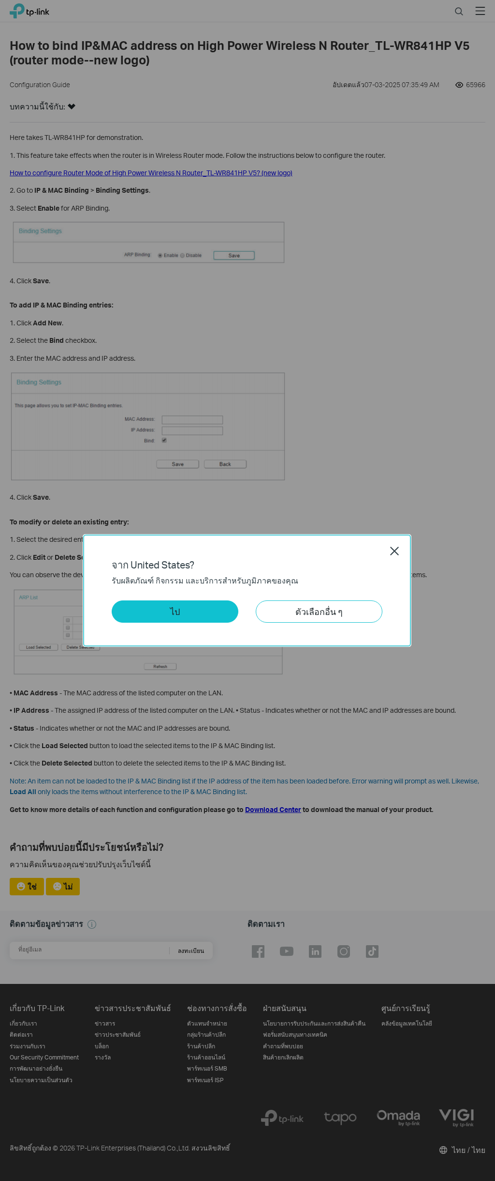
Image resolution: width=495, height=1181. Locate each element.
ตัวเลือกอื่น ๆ (319, 611)
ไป (175, 611)
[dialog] (247, 590)
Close (394, 551)
